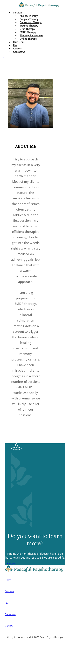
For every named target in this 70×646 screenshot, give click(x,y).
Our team (9, 591)
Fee (6, 602)
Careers (9, 625)
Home (8, 580)
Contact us (10, 563)
